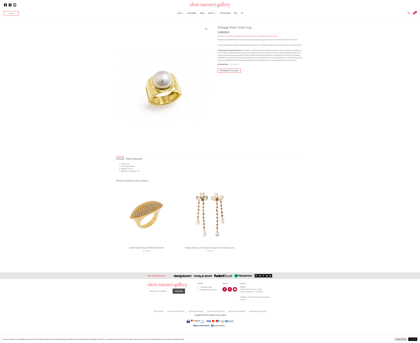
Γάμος (276, 36)
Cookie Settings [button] (401, 339)
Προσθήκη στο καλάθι (229, 71)
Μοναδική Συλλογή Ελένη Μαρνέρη (245, 36)
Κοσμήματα (229, 36)
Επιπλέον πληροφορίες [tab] (134, 159)
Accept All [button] (413, 339)
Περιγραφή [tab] (120, 159)
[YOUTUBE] (14, 5)
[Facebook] (5, 5)
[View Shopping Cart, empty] (414, 13)
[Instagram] (10, 5)
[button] (11, 13)
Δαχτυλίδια (261, 36)
